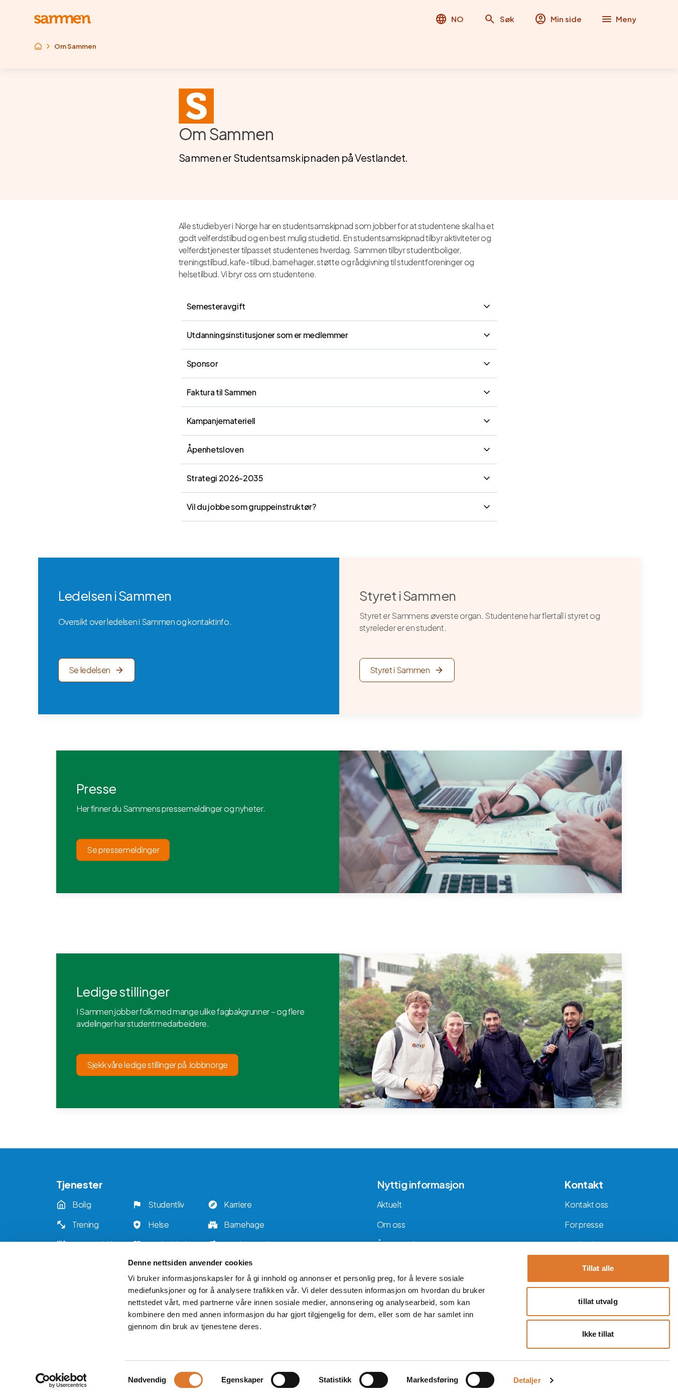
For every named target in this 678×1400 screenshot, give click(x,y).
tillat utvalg (597, 1301)
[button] (499, 19)
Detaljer (527, 1380)
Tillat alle (598, 1268)
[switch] (285, 1380)
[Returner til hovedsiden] (62, 19)
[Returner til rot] (38, 46)
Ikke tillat (598, 1334)
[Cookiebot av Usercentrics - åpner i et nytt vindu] (61, 1380)
